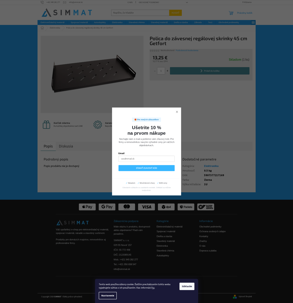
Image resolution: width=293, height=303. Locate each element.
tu (153, 287)
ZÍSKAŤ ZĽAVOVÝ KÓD (146, 168)
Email (121, 153)
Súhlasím (187, 286)
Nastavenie (107, 295)
